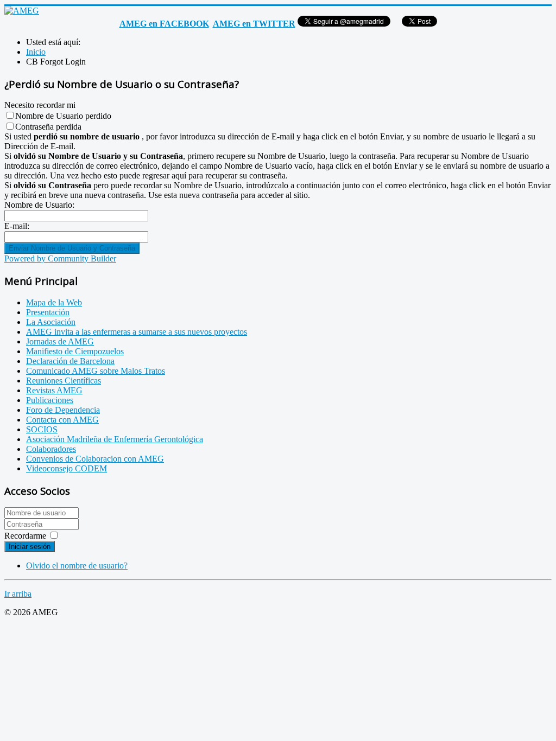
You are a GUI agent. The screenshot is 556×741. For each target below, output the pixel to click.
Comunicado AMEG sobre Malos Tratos (95, 370)
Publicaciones (49, 400)
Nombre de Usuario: (39, 204)
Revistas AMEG (54, 390)
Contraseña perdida (48, 126)
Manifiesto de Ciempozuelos (75, 351)
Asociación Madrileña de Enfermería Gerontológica (114, 439)
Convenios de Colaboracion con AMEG (95, 458)
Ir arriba (17, 593)
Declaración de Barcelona (70, 361)
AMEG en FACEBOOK (164, 23)
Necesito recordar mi (39, 105)
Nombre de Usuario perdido (63, 115)
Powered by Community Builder (60, 258)
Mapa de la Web (54, 302)
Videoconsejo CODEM (66, 468)
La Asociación (50, 322)
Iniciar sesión (29, 546)
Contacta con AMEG (62, 419)
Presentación (48, 312)
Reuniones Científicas (63, 380)
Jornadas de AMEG (60, 341)
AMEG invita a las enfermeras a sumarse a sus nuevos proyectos (136, 331)
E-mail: (16, 226)
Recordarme (25, 535)
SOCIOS (42, 429)
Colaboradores (51, 448)
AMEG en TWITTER (254, 23)
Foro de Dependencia (63, 409)
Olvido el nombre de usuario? (77, 565)
